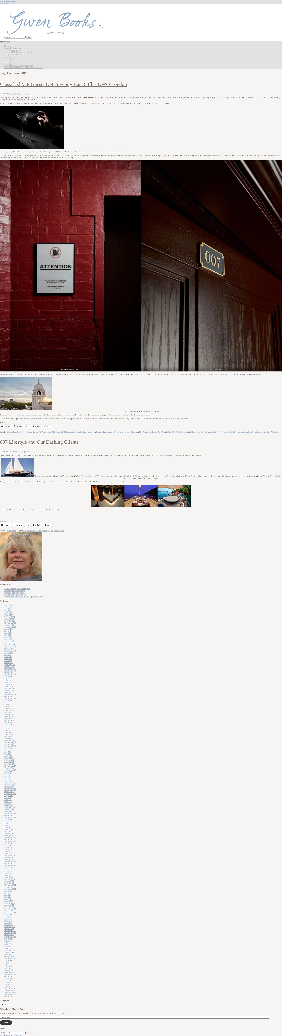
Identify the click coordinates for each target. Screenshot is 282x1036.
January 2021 (9, 738)
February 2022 (9, 712)
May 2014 (8, 897)
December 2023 (10, 669)
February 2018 (9, 808)
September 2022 (10, 698)
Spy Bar (267, 432)
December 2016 (10, 835)
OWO (163, 432)
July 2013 (7, 917)
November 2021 (10, 718)
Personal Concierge (11, 54)
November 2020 (10, 742)
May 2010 (8, 984)
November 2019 (10, 766)
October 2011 (9, 956)
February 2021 (9, 736)
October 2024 (9, 649)
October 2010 (9, 976)
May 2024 (8, 659)
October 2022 (9, 696)
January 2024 (9, 667)
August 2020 (8, 748)
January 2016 (9, 857)
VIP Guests (274, 432)
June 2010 (8, 982)
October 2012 (9, 935)
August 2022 (8, 700)
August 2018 (8, 796)
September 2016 (10, 841)
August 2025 (8, 629)
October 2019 (9, 768)
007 (39, 432)
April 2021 (8, 732)
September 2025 (10, 627)
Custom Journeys (15, 50)
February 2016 (9, 855)
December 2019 (10, 764)
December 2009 (10, 992)
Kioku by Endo (101, 432)
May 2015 (8, 873)
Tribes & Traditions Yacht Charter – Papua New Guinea (23, 597)
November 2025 (10, 623)
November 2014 (10, 885)
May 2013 (8, 921)
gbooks (26, 94)
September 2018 (10, 794)
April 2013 (8, 923)
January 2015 (9, 881)
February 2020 (9, 760)
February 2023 (9, 688)
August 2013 (8, 915)
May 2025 (8, 635)
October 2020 (9, 744)
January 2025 (9, 643)
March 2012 (8, 949)
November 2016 (10, 837)
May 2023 (8, 682)
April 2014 (8, 899)
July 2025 (7, 631)
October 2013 (9, 911)
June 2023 (8, 681)
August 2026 (8, 605)
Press (10, 62)
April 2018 (8, 804)
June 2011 (7, 962)
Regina (50, 531)
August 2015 (8, 867)
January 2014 (9, 905)
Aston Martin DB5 (48, 432)
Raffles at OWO (171, 432)
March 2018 (8, 806)
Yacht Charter (11, 531)
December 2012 (10, 931)
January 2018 (9, 810)
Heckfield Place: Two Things (14, 591)
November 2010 (10, 974)
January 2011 (9, 970)
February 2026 (9, 617)
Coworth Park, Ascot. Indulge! (15, 595)
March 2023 (8, 686)
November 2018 (10, 790)
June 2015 (8, 871)
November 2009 (10, 994)
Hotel (14, 432)
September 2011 (10, 958)
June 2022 (8, 704)
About (6, 56)
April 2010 (8, 986)
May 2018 (8, 802)
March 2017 (8, 829)
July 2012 (7, 941)
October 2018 (9, 792)
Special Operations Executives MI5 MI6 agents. (246, 432)
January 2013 (9, 929)
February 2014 (9, 903)
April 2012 (8, 947)
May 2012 (8, 945)
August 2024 (8, 653)
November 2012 (10, 933)
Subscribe (6, 1023)
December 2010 (10, 972)
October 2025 (9, 625)
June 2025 (8, 633)
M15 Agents (134, 432)
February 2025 (9, 641)
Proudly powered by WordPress (11, 1035)
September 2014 (10, 889)
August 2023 (8, 677)
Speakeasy (225, 432)
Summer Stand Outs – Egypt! (14, 593)
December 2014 (10, 883)
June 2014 (8, 895)
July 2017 (7, 821)
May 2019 (8, 778)
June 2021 (8, 728)
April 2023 (8, 684)
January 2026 (9, 619)
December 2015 (10, 859)
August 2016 (8, 843)
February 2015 (9, 879)
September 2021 (10, 722)
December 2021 (10, 716)
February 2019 (9, 784)
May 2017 (8, 825)
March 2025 (8, 639)
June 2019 (8, 776)
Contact (7, 58)
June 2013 (8, 919)
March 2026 (8, 615)
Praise (11, 64)
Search (2, 37)
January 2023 (9, 690)
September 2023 (10, 675)
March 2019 (8, 782)
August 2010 (8, 978)
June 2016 (8, 847)
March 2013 (8, 925)
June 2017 (8, 823)
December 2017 (10, 812)
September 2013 (10, 913)
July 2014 (7, 893)
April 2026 (8, 613)
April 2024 (8, 661)
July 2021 (7, 726)
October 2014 (9, 887)
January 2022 (9, 714)
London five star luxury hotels (118, 432)
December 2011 (9, 954)
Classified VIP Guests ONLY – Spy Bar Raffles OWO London (63, 84)
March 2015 (8, 877)
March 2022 (8, 710)
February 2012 (9, 951)
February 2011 (9, 968)
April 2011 (8, 966)
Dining (9, 432)
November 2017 (10, 814)
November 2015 (10, 861)
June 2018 (8, 800)
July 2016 (7, 845)
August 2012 (8, 939)
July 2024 (7, 655)
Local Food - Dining (24, 432)
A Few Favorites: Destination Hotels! (17, 589)
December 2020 (10, 740)
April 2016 (8, 851)
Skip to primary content (8, 1)
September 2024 (10, 651)
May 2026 (8, 611)
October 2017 (9, 816)
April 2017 (8, 827)
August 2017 (8, 819)
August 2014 (8, 891)
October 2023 (9, 673)
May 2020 (8, 754)
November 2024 (10, 647)
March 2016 (8, 853)
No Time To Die (173, 419)
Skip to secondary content (9, 3)
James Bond (91, 432)
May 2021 (8, 730)
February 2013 (9, 927)
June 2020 (8, 752)
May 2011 (7, 964)
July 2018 (7, 798)
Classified (59, 432)
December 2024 (10, 645)
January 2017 (9, 833)
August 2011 (8, 960)
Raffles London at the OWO (211, 432)
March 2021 (8, 734)
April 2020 (8, 756)
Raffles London (194, 432)
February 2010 (9, 988)
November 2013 (10, 909)
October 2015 (9, 863)
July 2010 (7, 980)
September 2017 (10, 817)
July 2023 (7, 679)
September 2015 (10, 865)
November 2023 (10, 671)
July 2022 (7, 702)
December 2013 (10, 907)
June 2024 (8, 657)
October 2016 (9, 839)
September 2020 (10, 746)
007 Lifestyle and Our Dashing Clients (39, 442)
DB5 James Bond (70, 432)
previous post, (8, 152)
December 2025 (10, 621)
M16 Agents (143, 432)
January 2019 (9, 786)
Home (6, 46)
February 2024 (9, 665)
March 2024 (8, 663)
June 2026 (8, 609)
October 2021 (9, 720)
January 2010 (9, 990)
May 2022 (8, 706)
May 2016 (8, 849)
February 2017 (9, 831)
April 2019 (8, 780)
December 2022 (10, 692)
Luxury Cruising (42, 531)
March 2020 (8, 758)
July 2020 (7, 750)
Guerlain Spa (81, 432)
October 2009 (9, 996)
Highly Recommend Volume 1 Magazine (18, 66)
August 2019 (8, 772)
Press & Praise (9, 60)
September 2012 (10, 937)
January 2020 (9, 762)
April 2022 (8, 708)
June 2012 (8, 943)
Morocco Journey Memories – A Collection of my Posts (23, 68)
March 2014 (8, 901)
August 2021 (8, 724)
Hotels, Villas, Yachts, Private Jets (20, 52)
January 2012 (9, 952)
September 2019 (10, 770)
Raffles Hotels (183, 432)
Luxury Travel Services (12, 48)
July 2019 (7, 774)
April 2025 (8, 637)
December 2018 (10, 788)
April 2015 (8, 875)
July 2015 (7, 869)
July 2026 (7, 607)
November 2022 (10, 694)
